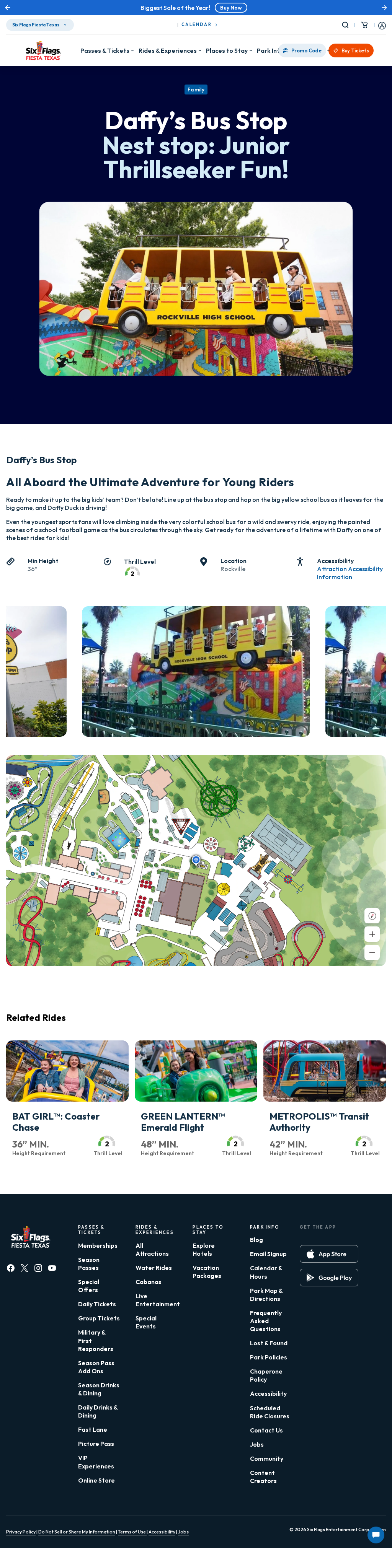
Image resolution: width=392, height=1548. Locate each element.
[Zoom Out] (372, 952)
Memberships (98, 1245)
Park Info (270, 50)
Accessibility (268, 1393)
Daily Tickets (97, 1304)
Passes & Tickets (104, 50)
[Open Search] (347, 24)
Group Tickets (99, 1318)
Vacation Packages (207, 1271)
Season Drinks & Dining (98, 1389)
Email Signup (268, 1254)
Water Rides (154, 1267)
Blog (256, 1240)
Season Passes (89, 1263)
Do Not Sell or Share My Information (76, 1532)
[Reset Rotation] (372, 915)
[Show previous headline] (7, 7)
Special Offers (88, 1286)
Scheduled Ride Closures (269, 1412)
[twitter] (24, 1268)
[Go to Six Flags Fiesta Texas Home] (43, 50)
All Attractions (152, 1249)
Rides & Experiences (168, 50)
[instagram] (38, 1268)
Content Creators (263, 1477)
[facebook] (10, 1268)
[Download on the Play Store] (329, 1277)
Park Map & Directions (266, 1294)
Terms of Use (132, 1532)
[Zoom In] (372, 934)
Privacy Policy (21, 1532)
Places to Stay (227, 50)
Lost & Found (268, 1343)
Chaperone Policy (266, 1375)
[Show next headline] (384, 7)
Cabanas (149, 1282)
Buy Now (231, 7)
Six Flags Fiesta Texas (35, 25)
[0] (364, 24)
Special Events (146, 1322)
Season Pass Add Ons (96, 1367)
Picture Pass (96, 1443)
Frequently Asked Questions (266, 1321)
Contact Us (266, 1430)
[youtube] (52, 1268)
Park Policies (268, 1357)
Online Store (96, 1480)
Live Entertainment (158, 1300)
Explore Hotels (204, 1249)
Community (266, 1458)
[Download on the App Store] (329, 1254)
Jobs (257, 1444)
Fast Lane (92, 1429)
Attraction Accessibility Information (350, 573)
